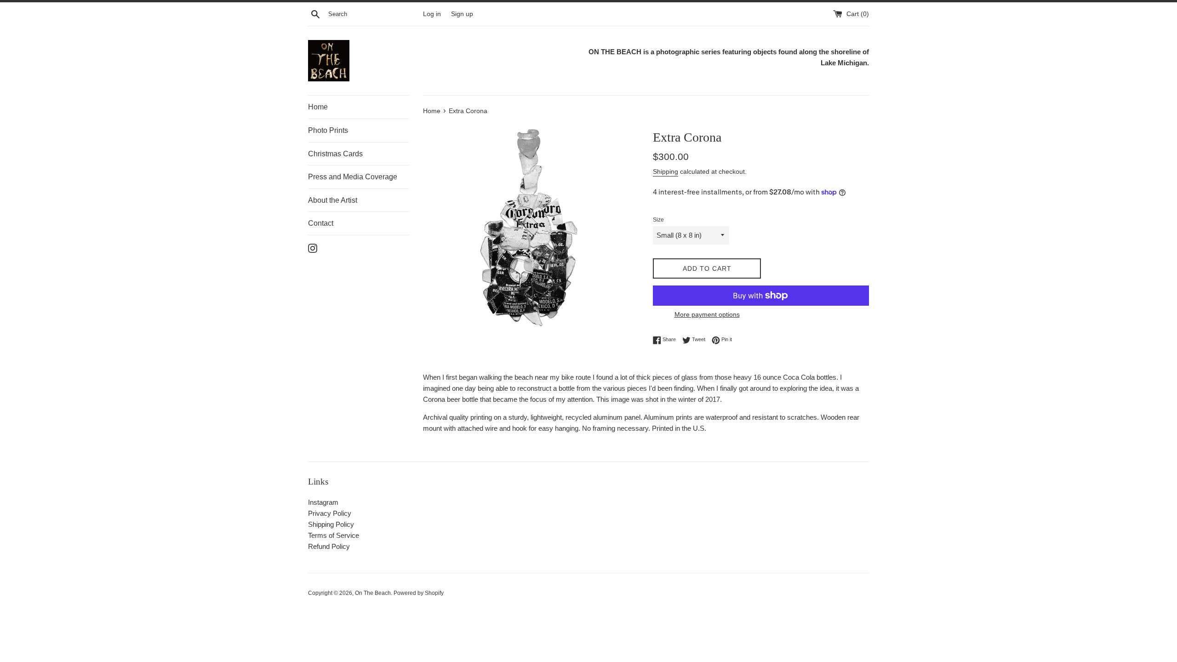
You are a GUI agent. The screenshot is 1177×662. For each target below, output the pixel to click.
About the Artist (332, 200)
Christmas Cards (335, 154)
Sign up (462, 14)
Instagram (323, 502)
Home (318, 107)
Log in (432, 14)
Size (658, 220)
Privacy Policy (329, 513)
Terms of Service (333, 535)
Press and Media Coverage (352, 177)
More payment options (707, 314)
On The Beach (373, 593)
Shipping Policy (331, 524)
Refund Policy (329, 546)
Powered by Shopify (419, 593)
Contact (320, 223)
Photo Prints (328, 130)
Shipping (665, 171)
